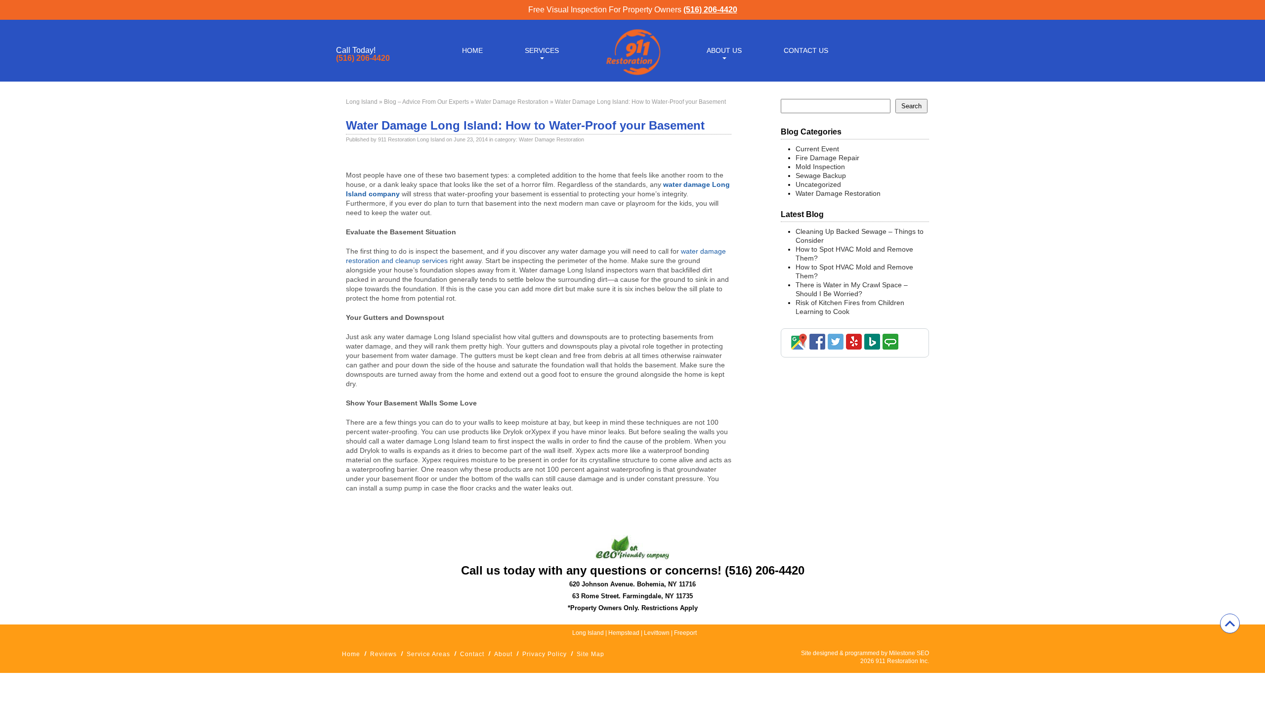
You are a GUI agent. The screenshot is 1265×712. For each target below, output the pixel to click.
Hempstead (623, 632)
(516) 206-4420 (710, 9)
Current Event (817, 149)
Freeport (685, 632)
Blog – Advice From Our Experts (426, 101)
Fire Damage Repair (827, 158)
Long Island (362, 101)
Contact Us (806, 50)
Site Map (590, 654)
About (503, 654)
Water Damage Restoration (511, 101)
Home (472, 50)
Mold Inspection (820, 167)
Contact (472, 654)
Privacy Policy (544, 654)
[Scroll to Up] (1230, 623)
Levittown (657, 632)
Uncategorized (818, 184)
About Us (724, 50)
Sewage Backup (821, 175)
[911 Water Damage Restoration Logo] (632, 76)
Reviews (383, 654)
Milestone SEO (909, 653)
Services (542, 50)
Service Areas (428, 654)
